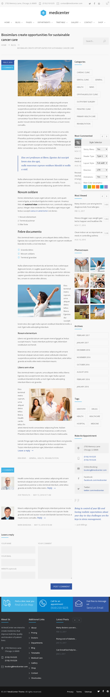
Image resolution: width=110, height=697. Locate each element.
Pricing (34, 632)
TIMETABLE (60, 22)
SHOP (100, 22)
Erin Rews (22, 458)
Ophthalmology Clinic (87, 94)
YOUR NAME (6, 543)
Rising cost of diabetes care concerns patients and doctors (66, 638)
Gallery (34, 663)
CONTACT (88, 22)
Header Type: (89, 156)
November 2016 (83, 357)
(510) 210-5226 (90, 460)
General (32, 458)
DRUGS (94, 409)
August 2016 (82, 372)
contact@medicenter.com (71, 3)
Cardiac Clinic (83, 72)
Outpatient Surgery (86, 102)
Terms (79, 691)
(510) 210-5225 (49, 3)
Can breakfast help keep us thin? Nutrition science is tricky (66, 650)
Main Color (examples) (93, 183)
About (33, 627)
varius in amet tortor (39, 211)
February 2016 (83, 379)
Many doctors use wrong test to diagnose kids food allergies (66, 627)
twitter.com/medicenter (94, 490)
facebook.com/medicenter (95, 480)
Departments (37, 642)
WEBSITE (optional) (8, 569)
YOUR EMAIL (6, 556)
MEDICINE (95, 423)
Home (3, 45)
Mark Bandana (24, 525)
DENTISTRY (81, 409)
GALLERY (74, 22)
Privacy (70, 691)
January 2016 (83, 386)
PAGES (29, 22)
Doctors (34, 637)
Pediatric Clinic (84, 109)
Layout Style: (89, 163)
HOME (7, 22)
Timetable (35, 653)
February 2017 (83, 335)
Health (41, 458)
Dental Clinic (83, 80)
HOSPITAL (81, 423)
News (91, 87)
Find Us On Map (24, 604)
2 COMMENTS (8, 67)
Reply (49, 488)
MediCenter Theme (16, 691)
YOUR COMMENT (45, 543)
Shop (33, 668)
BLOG (17, 22)
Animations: (88, 177)
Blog (13, 45)
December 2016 (83, 350)
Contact (34, 673)
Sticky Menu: (89, 149)
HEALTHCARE (94, 416)
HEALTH (80, 416)
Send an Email (95, 607)
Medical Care (37, 658)
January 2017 (83, 342)
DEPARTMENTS (44, 22)
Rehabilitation (52, 458)
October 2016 (83, 364)
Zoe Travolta (24, 495)
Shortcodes (36, 678)
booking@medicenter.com (95, 470)
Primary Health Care (86, 116)
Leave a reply (24, 450)
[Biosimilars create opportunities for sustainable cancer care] (45, 78)
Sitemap (88, 691)
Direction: (87, 170)
